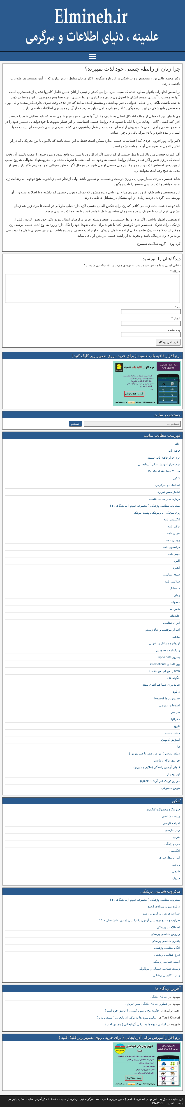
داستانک (175, 588)
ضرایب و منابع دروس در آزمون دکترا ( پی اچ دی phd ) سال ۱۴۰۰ (139, 920)
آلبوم (177, 560)
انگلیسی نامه (172, 519)
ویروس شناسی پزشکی (165, 934)
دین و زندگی (172, 843)
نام (177, 307)
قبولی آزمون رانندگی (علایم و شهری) (157, 767)
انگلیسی (174, 850)
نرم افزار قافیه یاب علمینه (163, 457)
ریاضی (176, 864)
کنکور (176, 478)
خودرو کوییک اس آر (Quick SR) (160, 781)
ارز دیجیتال (173, 774)
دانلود (176, 691)
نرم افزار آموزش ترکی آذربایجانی (159, 464)
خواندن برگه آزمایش (167, 760)
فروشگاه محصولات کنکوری (163, 809)
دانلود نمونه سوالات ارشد (164, 906)
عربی (176, 837)
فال (178, 746)
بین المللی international (165, 664)
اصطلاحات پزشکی (168, 927)
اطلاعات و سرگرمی (167, 485)
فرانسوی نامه (171, 547)
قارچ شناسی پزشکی (167, 954)
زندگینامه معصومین (168, 650)
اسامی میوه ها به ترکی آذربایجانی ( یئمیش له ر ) (127, 1017)
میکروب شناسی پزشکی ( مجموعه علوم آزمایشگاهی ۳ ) (145, 505)
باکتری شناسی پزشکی (166, 941)
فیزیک (176, 878)
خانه (177, 444)
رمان (177, 595)
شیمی (176, 871)
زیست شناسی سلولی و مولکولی (159, 968)
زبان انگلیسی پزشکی (166, 975)
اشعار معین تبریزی (168, 492)
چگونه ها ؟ (173, 678)
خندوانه (175, 602)
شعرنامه (174, 609)
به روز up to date (169, 657)
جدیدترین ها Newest (167, 698)
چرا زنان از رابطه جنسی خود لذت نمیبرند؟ (132, 69)
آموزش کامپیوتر (170, 739)
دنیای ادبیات (172, 733)
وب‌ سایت (174, 330)
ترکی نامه (174, 526)
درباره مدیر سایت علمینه (164, 499)
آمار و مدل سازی (169, 857)
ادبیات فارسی (171, 823)
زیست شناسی (171, 816)
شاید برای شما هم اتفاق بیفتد (161, 684)
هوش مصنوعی (170, 788)
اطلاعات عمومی (169, 705)
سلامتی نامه (172, 581)
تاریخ (177, 726)
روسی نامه (173, 540)
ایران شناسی (171, 622)
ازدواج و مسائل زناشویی (164, 643)
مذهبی (176, 636)
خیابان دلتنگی (158, 996)
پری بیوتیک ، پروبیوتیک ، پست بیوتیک (157, 512)
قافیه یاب (174, 450)
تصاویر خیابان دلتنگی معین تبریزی (146, 1003)
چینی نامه (174, 554)
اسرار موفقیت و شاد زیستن (162, 629)
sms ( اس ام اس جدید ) (164, 671)
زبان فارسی (172, 830)
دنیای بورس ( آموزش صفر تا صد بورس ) (154, 753)
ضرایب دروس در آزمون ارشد (161, 913)
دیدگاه (175, 271)
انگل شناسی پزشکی (167, 947)
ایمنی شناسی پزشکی (166, 961)
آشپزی (176, 567)
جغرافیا (175, 719)
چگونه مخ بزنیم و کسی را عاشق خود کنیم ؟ (131, 1010)
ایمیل (175, 318)
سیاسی (175, 712)
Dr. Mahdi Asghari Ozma (164, 471)
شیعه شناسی (171, 574)
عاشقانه (175, 615)
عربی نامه (173, 533)
